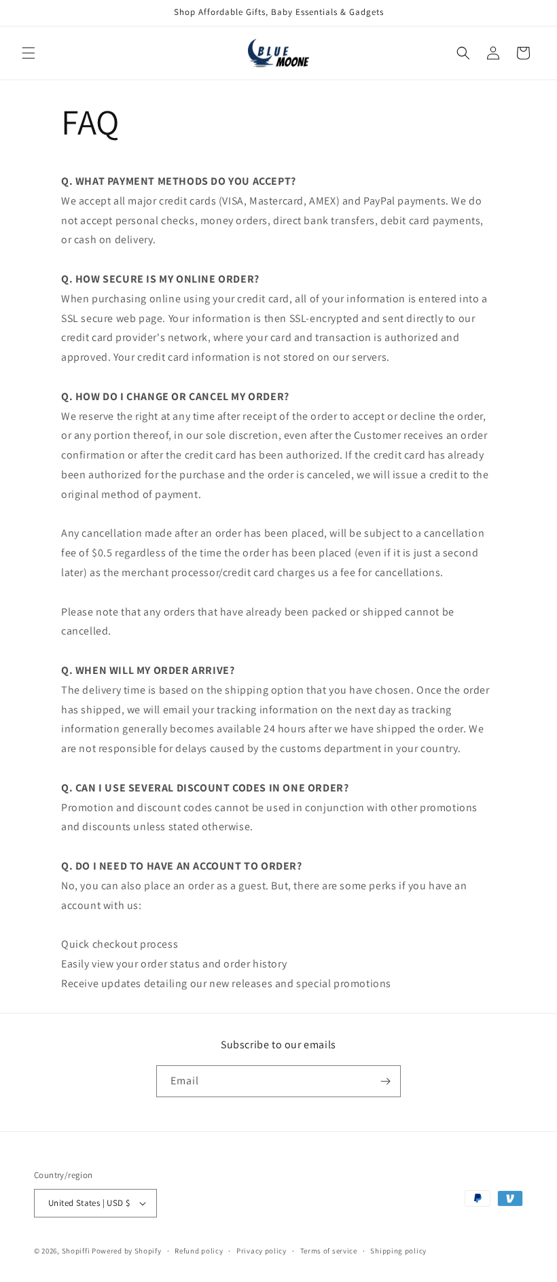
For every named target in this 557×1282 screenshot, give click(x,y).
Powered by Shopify (127, 1251)
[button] (28, 53)
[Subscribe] (385, 1081)
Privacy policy (261, 1251)
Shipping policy (398, 1251)
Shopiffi (76, 1251)
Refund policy (199, 1251)
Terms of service (328, 1251)
